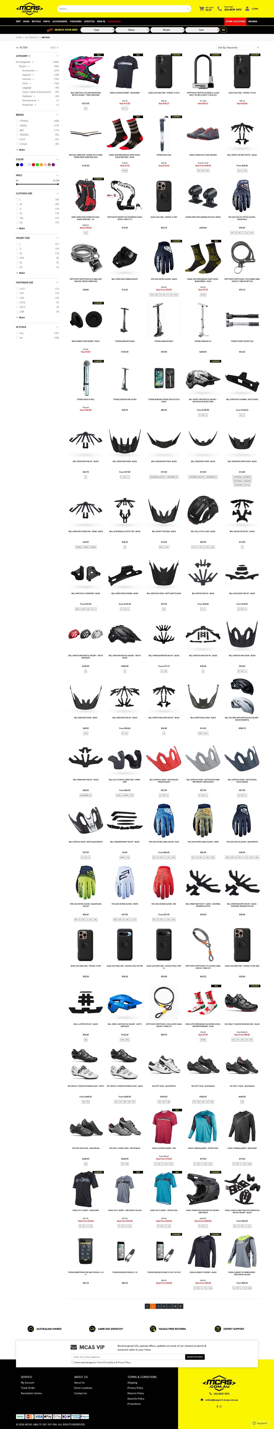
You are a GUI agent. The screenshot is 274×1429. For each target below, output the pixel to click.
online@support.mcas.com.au (221, 1400)
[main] (164, 681)
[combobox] (121, 8)
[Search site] (188, 8)
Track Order (28, 1388)
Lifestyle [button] (89, 21)
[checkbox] (37, 62)
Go (223, 29)
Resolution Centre (31, 1393)
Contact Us (80, 1393)
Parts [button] (46, 21)
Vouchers (76, 21)
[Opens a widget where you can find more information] (260, 1423)
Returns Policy (135, 1393)
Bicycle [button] (36, 21)
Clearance (114, 21)
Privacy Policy (124, 1362)
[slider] (17, 184)
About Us (79, 1382)
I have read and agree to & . (102, 1362)
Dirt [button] (18, 21)
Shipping (132, 1382)
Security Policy (135, 1398)
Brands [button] (252, 21)
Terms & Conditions (106, 1362)
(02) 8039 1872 (232, 9)
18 (175, 1306)
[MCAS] (34, 8)
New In (101, 21)
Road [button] (26, 21)
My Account (27, 1382)
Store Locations (235, 21)
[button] (238, 47)
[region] (37, 677)
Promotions (134, 1404)
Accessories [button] (59, 21)
